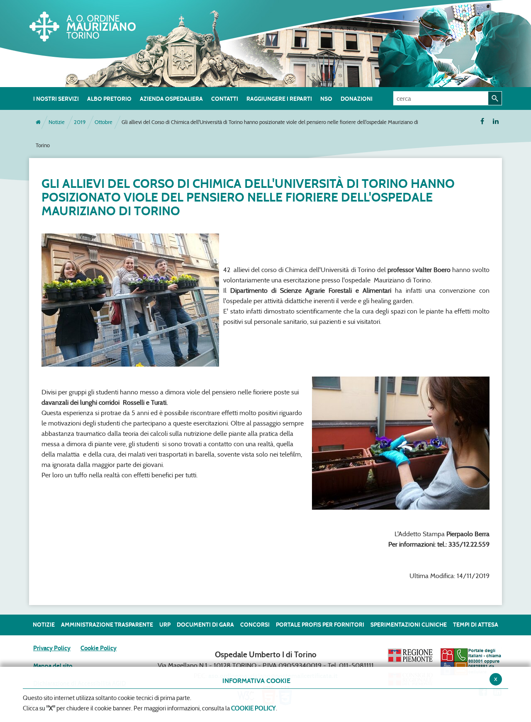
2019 (79, 122)
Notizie (57, 122)
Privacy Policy (52, 648)
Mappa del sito (52, 666)
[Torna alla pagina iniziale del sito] (38, 122)
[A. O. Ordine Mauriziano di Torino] (91, 25)
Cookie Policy (98, 648)
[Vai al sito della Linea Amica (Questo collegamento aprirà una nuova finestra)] (471, 661)
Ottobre (103, 122)
